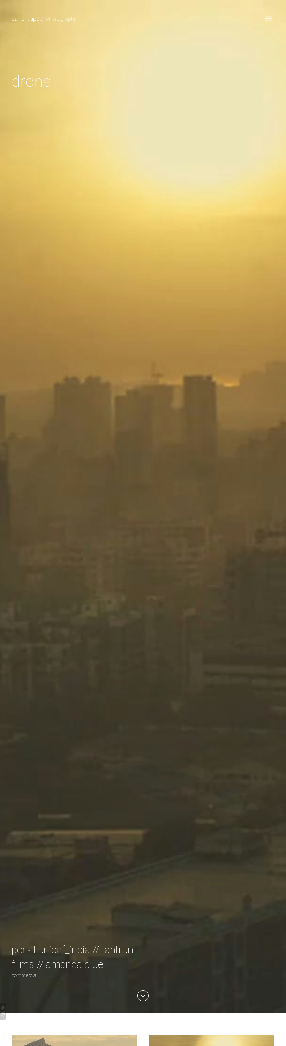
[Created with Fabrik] (3, 1011)
